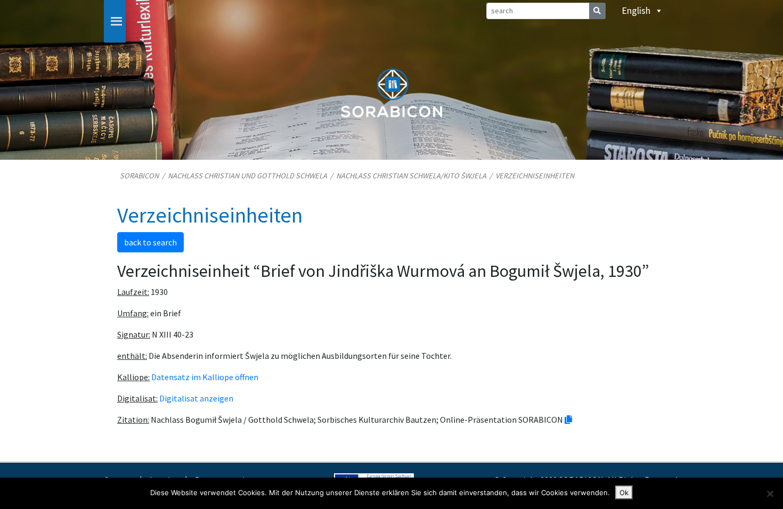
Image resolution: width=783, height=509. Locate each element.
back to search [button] (150, 242)
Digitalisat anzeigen (196, 398)
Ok (624, 492)
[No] (769, 493)
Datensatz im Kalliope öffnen (204, 377)
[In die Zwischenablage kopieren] (568, 419)
